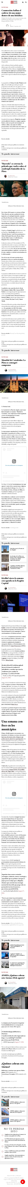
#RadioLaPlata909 (7, 665)
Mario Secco (14, 704)
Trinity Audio (15, 205)
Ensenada (3, 924)
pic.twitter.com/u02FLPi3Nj (10, 889)
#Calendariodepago (7, 1031)
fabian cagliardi (9, 924)
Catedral (12, 527)
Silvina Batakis (9, 660)
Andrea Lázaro (12, 175)
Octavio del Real (13, 369)
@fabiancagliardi (18, 665)
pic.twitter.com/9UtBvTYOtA (10, 1040)
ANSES (7, 1025)
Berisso (21, 923)
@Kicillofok (5, 669)
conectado (16, 148)
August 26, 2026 (6, 677)
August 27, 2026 (19, 1042)
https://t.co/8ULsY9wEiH (11, 673)
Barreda (12, 333)
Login (2, 146)
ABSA (11, 923)
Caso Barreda (17, 333)
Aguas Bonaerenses (16, 646)
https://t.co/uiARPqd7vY (9, 1038)
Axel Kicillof (16, 923)
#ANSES (19, 1038)
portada (3, 335)
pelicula (22, 333)
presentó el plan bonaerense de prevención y (13, 769)
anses (11, 1081)
